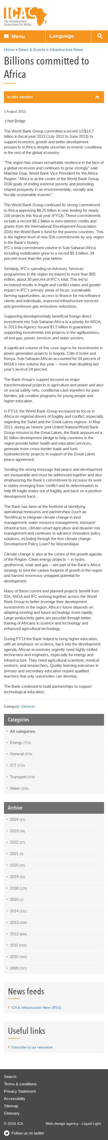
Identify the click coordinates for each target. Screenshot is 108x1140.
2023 (17, 831)
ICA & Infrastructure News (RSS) (36, 1008)
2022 (17, 842)
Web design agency (62, 1124)
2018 (18, 888)
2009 (18, 968)
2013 (18, 922)
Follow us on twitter (28, 1133)
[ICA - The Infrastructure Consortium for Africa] (25, 16)
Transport (22, 777)
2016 (16, 899)
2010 (18, 956)
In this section (20, 97)
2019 (17, 876)
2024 (17, 819)
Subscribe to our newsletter (32, 1047)
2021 (16, 853)
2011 (18, 945)
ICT (17, 765)
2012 (18, 934)
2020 (17, 865)
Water (19, 788)
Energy (20, 742)
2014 (18, 911)
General (28, 706)
